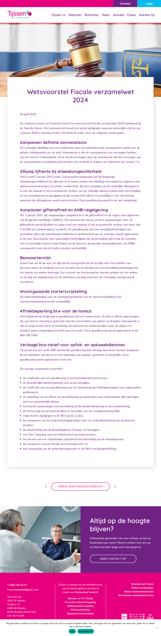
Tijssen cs (58, 15)
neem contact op (113, 559)
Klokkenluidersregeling (80, 605)
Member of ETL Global (80, 598)
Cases (131, 15)
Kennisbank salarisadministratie (136, 595)
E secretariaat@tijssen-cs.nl (22, 589)
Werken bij (147, 15)
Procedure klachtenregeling (80, 602)
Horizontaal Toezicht (86, 592)
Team (106, 15)
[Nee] (157, 627)
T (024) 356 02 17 (17, 584)
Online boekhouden (142, 587)
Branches (92, 15)
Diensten (75, 15)
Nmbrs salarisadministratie (139, 591)
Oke (72, 631)
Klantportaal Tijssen (142, 583)
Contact (125, 3)
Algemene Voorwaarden (80, 613)
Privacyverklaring (80, 609)
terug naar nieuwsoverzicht (80, 486)
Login (149, 3)
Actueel (118, 15)
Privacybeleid (85, 631)
